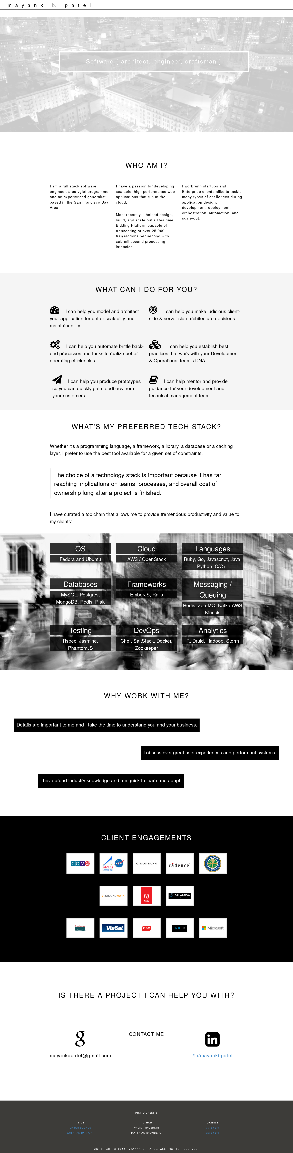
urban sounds (80, 1127)
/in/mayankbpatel (212, 1055)
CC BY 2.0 (212, 1127)
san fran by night (80, 1132)
